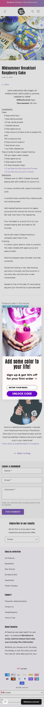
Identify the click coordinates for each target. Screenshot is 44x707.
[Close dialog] (39, 313)
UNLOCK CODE (22, 394)
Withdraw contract (31, 702)
